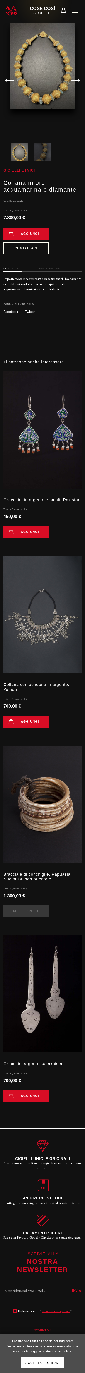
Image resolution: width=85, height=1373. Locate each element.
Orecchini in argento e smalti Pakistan (41, 500)
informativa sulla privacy (56, 1311)
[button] (73, 80)
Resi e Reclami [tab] (49, 268)
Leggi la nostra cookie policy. (50, 1351)
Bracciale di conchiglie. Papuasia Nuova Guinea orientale (36, 877)
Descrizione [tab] (12, 268)
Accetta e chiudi (42, 1363)
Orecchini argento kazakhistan (34, 1063)
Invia (76, 1290)
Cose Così (42, 10)
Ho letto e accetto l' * (45, 1311)
